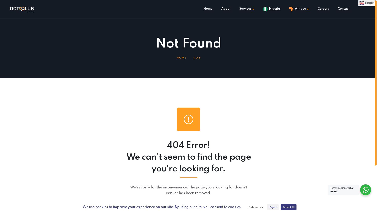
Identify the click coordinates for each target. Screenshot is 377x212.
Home (207, 8)
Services (245, 8)
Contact (344, 8)
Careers (323, 8)
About (226, 8)
